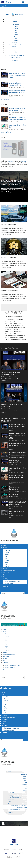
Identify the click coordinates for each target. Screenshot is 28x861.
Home (15, 19)
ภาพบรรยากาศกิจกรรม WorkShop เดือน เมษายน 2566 (16, 477)
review (22, 112)
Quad (16, 30)
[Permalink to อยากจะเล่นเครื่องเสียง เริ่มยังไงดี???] (4, 126)
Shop (14, 21)
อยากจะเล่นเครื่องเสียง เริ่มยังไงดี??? (17, 126)
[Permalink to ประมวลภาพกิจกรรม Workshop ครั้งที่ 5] (4, 84)
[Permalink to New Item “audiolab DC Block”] (4, 512)
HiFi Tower (8, 2)
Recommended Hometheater (14, 487)
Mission (16, 26)
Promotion (15, 43)
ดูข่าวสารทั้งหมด (6, 99)
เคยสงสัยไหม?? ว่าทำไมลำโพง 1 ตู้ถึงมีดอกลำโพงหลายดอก (17, 118)
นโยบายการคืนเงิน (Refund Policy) (16, 55)
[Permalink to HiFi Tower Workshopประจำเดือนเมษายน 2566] (4, 503)
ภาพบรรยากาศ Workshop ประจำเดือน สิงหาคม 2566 (17, 91)
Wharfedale (16, 24)
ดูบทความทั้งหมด (6, 132)
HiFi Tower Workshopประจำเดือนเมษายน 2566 (17, 503)
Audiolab (16, 28)
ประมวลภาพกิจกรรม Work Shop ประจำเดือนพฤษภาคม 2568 (17, 75)
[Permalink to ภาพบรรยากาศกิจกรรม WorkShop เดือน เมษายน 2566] (4, 477)
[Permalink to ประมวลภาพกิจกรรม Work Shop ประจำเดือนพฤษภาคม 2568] (4, 74)
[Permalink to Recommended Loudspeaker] (4, 496)
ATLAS (15, 36)
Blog (15, 51)
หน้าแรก (3, 5)
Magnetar (16, 34)
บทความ (11, 96)
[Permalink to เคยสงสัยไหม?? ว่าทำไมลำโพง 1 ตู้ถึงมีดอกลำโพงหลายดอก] (4, 118)
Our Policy (15, 53)
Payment (15, 49)
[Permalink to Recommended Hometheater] (4, 488)
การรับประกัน (15, 47)
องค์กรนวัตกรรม (8, 688)
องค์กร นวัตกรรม (14, 14)
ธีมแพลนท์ (23, 161)
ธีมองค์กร (10, 161)
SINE (16, 38)
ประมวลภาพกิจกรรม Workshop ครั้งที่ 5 (15, 84)
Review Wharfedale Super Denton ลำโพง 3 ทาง (17, 109)
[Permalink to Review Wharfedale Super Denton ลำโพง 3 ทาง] (4, 109)
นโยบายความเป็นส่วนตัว (16, 57)
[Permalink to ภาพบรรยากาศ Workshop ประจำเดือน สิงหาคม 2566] (4, 92)
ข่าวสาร (23, 80)
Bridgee (16, 40)
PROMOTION (23, 491)
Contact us (15, 60)
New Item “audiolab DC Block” (16, 512)
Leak (16, 32)
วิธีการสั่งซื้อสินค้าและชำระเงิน (15, 45)
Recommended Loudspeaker (14, 495)
